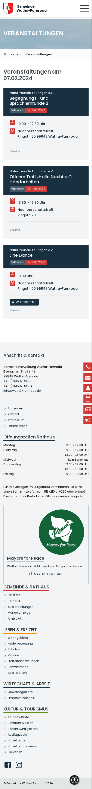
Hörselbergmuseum (22, 746)
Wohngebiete (18, 638)
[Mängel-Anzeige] (87, 420)
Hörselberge (16, 740)
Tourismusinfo (18, 717)
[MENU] (84, 11)
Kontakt (13, 414)
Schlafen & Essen (20, 723)
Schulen (14, 649)
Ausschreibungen (21, 607)
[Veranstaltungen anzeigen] (87, 398)
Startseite (11, 54)
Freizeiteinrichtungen (23, 661)
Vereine (13, 655)
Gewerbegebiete (20, 692)
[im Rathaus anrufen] (87, 366)
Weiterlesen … (27, 302)
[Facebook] (7, 765)
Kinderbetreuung (20, 643)
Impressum (16, 420)
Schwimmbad (18, 667)
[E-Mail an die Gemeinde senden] (87, 377)
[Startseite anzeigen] (8, 8)
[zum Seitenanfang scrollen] (86, 779)
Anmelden (15, 408)
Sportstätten (17, 673)
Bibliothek (15, 752)
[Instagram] (19, 765)
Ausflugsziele (17, 734)
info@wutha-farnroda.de (22, 391)
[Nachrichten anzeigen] (87, 409)
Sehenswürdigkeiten (23, 729)
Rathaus (14, 601)
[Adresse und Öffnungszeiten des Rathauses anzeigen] (87, 388)
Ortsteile (14, 595)
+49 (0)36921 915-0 (17, 381)
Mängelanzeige (19, 612)
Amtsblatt (15, 618)
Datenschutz (17, 426)
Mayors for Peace (48, 574)
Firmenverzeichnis (21, 698)
